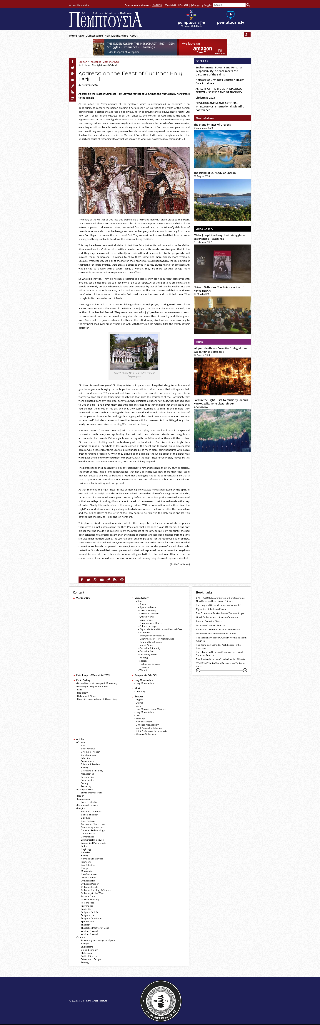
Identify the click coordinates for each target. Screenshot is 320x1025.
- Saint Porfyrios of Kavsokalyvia (150, 731)
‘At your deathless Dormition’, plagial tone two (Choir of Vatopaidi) (220, 349)
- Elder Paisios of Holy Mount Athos (156, 638)
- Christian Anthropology (92, 830)
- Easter (138, 705)
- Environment (87, 761)
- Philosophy (86, 953)
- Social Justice (87, 780)
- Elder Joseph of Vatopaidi (151, 635)
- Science (80, 937)
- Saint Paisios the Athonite (148, 727)
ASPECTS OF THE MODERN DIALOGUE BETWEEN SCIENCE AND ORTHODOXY (219, 90)
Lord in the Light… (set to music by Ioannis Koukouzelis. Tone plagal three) (221, 401)
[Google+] (72, 74)
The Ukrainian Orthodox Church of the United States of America (219, 653)
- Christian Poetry (147, 610)
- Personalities (87, 776)
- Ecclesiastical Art (89, 802)
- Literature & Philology (91, 770)
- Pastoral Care (87, 896)
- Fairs (79, 689)
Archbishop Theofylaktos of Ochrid (98, 65)
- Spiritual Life (87, 921)
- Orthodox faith (146, 651)
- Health (80, 795)
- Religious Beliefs (89, 912)
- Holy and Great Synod (91, 858)
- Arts (82, 745)
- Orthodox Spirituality (149, 648)
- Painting (143, 657)
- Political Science (88, 956)
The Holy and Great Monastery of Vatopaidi (218, 605)
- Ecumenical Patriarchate (93, 842)
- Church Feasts (88, 833)
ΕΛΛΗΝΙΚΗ (170, 5)
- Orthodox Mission (89, 883)
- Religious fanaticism (90, 918)
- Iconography (83, 798)
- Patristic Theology (89, 899)
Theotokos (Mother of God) (104, 61)
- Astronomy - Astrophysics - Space (97, 940)
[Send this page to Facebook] (72, 61)
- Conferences (145, 619)
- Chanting (139, 691)
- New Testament (143, 721)
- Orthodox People (89, 887)
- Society (142, 660)
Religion (83, 61)
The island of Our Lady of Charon (215, 173)
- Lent (137, 715)
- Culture (80, 742)
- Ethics (83, 846)
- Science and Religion (91, 959)
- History (84, 767)
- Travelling (85, 786)
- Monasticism (87, 871)
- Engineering (86, 946)
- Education (85, 758)
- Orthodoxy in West (148, 654)
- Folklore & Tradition (90, 764)
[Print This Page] (72, 98)
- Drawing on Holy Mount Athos (92, 686)
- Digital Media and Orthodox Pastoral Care (160, 629)
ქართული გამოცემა (201, 5)
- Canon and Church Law (92, 824)
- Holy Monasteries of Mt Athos (150, 709)
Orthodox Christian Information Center (216, 633)
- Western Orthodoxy (145, 734)
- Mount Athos (145, 645)
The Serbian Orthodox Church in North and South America (221, 639)
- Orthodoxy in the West (92, 893)
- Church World (146, 616)
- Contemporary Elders (149, 623)
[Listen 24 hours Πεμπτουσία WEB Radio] (191, 18)
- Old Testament (88, 877)
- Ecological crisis (85, 789)
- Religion (80, 808)
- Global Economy (89, 949)
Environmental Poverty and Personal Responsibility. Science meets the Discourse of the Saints (219, 71)
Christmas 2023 (205, 97)
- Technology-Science (149, 663)
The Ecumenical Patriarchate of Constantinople (220, 613)
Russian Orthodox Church (209, 621)
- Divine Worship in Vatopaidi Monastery (96, 683)
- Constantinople (88, 754)
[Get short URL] (72, 86)
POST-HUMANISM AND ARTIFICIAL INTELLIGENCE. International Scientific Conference (220, 106)
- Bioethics (85, 817)
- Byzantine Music (147, 607)
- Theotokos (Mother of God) (94, 927)
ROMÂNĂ (183, 5)
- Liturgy (84, 868)
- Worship (143, 670)
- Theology (143, 667)
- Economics (144, 632)
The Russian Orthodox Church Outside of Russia (220, 659)
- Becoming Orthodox (90, 811)
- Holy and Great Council (150, 641)
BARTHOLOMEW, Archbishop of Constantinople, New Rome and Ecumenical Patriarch (220, 599)
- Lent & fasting (87, 864)
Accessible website (79, 5)
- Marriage (139, 718)
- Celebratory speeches (92, 827)
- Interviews (85, 861)
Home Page (76, 35)
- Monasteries (87, 773)
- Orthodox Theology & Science (95, 890)
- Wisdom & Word (89, 931)
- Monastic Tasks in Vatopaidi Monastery (96, 699)
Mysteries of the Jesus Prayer (211, 609)
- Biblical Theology (89, 814)
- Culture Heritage (147, 626)
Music (199, 342)
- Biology (84, 943)
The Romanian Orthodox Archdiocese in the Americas (218, 646)
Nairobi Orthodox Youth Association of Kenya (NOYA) (218, 288)
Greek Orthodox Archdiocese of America (217, 617)
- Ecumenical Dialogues (92, 839)
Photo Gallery (205, 118)
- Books (142, 604)
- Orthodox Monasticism (146, 724)
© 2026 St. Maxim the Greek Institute (88, 1000)
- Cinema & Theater (90, 751)
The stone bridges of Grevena (212, 124)
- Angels (138, 699)
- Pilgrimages (86, 905)
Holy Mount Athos (116, 35)
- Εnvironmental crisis (91, 792)
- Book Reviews (87, 748)
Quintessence (94, 35)
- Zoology (84, 962)
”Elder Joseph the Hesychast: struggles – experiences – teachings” (219, 236)
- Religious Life (87, 915)
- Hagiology (82, 692)
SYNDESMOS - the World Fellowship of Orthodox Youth (221, 665)
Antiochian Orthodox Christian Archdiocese (218, 629)
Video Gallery (204, 229)
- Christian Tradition (148, 613)
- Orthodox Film (87, 880)
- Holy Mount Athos (86, 695)
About (134, 35)
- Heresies (85, 852)
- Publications (86, 909)
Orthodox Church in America (210, 625)
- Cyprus (138, 702)
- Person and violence (87, 805)
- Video (137, 601)
